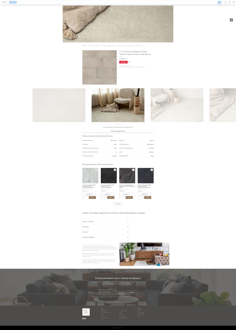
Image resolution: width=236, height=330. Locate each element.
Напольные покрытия (94, 45)
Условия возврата (141, 314)
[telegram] (83, 318)
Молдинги (121, 314)
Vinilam (119, 45)
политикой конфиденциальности (138, 296)
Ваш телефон (102, 290)
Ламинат (102, 314)
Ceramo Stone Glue (127, 45)
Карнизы (121, 312)
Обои (102, 319)
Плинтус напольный (123, 310)
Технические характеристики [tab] (118, 131)
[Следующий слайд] (147, 105)
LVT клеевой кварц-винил (108, 45)
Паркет (102, 316)
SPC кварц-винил (104, 310)
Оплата (139, 310)
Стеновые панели (122, 316)
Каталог (84, 45)
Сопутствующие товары (123, 317)
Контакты (139, 316)
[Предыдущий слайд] (88, 105)
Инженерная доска (104, 317)
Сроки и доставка (141, 312)
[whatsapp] (85, 318)
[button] (225, 2)
